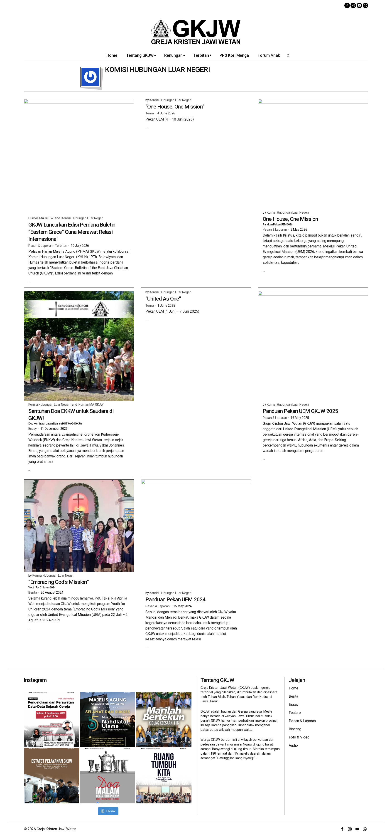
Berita (32, 592)
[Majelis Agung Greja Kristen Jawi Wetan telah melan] (51, 776)
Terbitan (61, 245)
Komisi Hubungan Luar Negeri (82, 218)
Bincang (295, 729)
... (29, 281)
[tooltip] (347, 5)
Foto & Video (299, 737)
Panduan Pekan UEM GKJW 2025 (300, 411)
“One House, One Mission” (174, 107)
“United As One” (163, 299)
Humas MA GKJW (40, 218)
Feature (295, 713)
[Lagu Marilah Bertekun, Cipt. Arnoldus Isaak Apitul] (163, 719)
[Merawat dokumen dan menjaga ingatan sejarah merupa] (51, 719)
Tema (149, 113)
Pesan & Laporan (40, 245)
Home (293, 688)
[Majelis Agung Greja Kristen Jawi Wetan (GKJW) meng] (107, 719)
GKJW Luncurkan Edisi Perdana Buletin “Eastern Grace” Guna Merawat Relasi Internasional (71, 232)
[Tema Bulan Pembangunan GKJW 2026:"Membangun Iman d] (107, 776)
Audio (293, 745)
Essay (32, 428)
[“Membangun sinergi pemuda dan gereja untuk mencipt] (163, 776)
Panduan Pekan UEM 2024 (175, 599)
